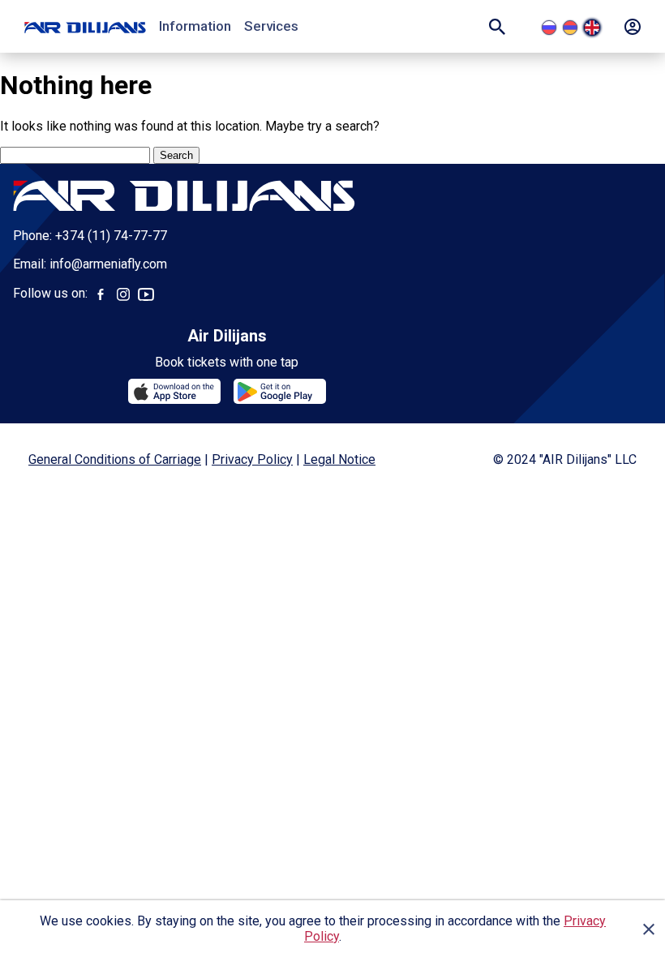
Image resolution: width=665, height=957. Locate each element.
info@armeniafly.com (108, 264)
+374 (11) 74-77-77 (111, 235)
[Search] (497, 27)
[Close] (649, 928)
